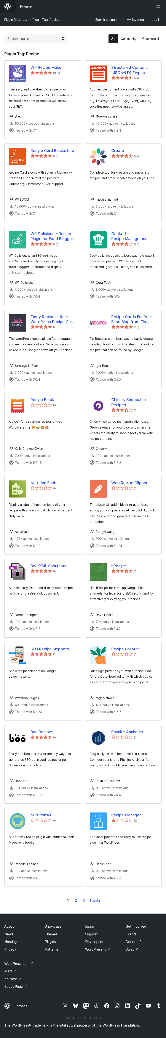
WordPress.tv (98, 949)
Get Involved (136, 926)
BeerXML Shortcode (49, 566)
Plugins (50, 942)
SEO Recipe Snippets (49, 649)
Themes (51, 934)
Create (117, 150)
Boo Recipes (41, 732)
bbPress (13, 979)
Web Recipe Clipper (129, 482)
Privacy (10, 949)
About (9, 926)
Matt (10, 971)
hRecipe (118, 566)
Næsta (95, 900)
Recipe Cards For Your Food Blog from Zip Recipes (131, 319)
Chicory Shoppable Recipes (128, 402)
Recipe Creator (125, 649)
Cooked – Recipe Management (130, 236)
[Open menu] (159, 6)
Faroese (20, 1006)
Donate (134, 942)
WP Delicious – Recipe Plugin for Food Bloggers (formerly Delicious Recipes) (52, 236)
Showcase (53, 926)
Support (91, 934)
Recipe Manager (126, 815)
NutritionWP (41, 815)
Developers (94, 942)
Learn (89, 926)
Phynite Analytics (127, 732)
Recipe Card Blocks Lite (52, 150)
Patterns (51, 949)
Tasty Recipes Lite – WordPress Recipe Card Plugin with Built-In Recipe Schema (52, 319)
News (8, 934)
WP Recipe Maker (46, 67)
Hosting (10, 942)
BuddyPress (16, 986)
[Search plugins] (63, 38)
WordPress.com (19, 963)
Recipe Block (42, 399)
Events (131, 934)
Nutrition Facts (43, 482)
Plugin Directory (15, 19)
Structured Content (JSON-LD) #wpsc (129, 70)
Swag (132, 949)
